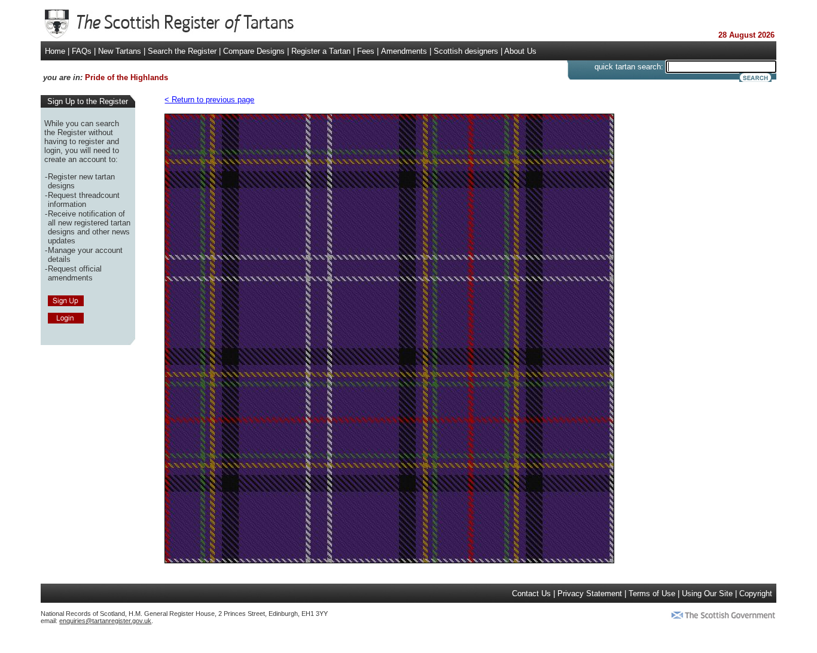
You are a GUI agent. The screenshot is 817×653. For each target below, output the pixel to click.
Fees (365, 51)
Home (55, 51)
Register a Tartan (320, 51)
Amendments (404, 51)
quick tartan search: (629, 66)
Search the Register (182, 51)
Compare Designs (254, 51)
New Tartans (120, 51)
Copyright (755, 593)
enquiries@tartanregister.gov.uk (105, 620)
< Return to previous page (209, 99)
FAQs (82, 51)
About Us (520, 51)
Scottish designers (466, 51)
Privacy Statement (589, 593)
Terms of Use (652, 593)
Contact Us (531, 593)
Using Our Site (707, 593)
